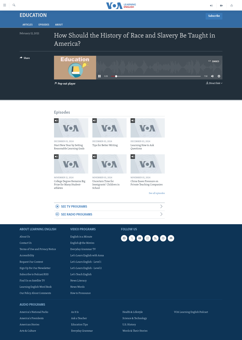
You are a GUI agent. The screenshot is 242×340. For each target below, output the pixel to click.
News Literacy (78, 280)
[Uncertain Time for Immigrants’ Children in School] (109, 164)
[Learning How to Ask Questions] (148, 128)
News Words (77, 287)
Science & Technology (134, 318)
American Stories (29, 324)
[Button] (25, 59)
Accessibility (27, 255)
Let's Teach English (81, 274)
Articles (28, 25)
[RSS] (155, 238)
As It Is (75, 312)
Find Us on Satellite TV (32, 280)
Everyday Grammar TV (83, 249)
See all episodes (157, 193)
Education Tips (79, 324)
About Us (25, 237)
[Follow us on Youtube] (140, 238)
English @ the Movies (82, 243)
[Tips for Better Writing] (109, 128)
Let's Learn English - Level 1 (85, 262)
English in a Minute (81, 237)
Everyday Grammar (82, 331)
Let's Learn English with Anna (87, 255)
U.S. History (129, 324)
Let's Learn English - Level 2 (86, 268)
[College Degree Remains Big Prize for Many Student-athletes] (71, 164)
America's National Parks (34, 312)
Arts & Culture (28, 331)
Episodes (44, 25)
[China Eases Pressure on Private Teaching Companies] (148, 164)
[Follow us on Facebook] (124, 238)
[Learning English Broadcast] (211, 5)
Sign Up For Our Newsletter (35, 268)
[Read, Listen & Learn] (232, 5)
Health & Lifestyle (132, 312)
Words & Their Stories (135, 331)
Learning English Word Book (36, 287)
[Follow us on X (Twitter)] (132, 238)
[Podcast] (163, 238)
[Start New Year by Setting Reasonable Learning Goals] (71, 128)
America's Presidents (32, 318)
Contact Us (26, 243)
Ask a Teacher (79, 318)
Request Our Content (31, 262)
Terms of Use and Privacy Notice (38, 249)
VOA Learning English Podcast (191, 312)
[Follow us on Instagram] (147, 238)
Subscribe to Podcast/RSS (34, 274)
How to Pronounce (80, 293)
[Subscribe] (171, 238)
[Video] (221, 5)
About (59, 25)
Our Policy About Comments (35, 293)
